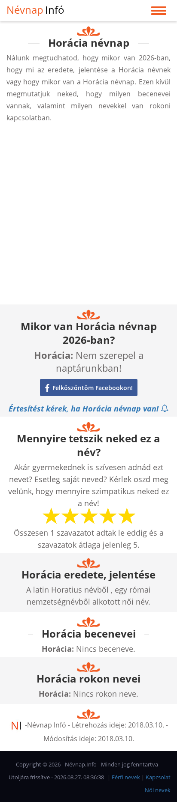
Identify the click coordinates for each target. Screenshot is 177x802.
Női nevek (158, 790)
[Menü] (159, 12)
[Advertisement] (88, 216)
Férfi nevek (126, 777)
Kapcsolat (158, 777)
